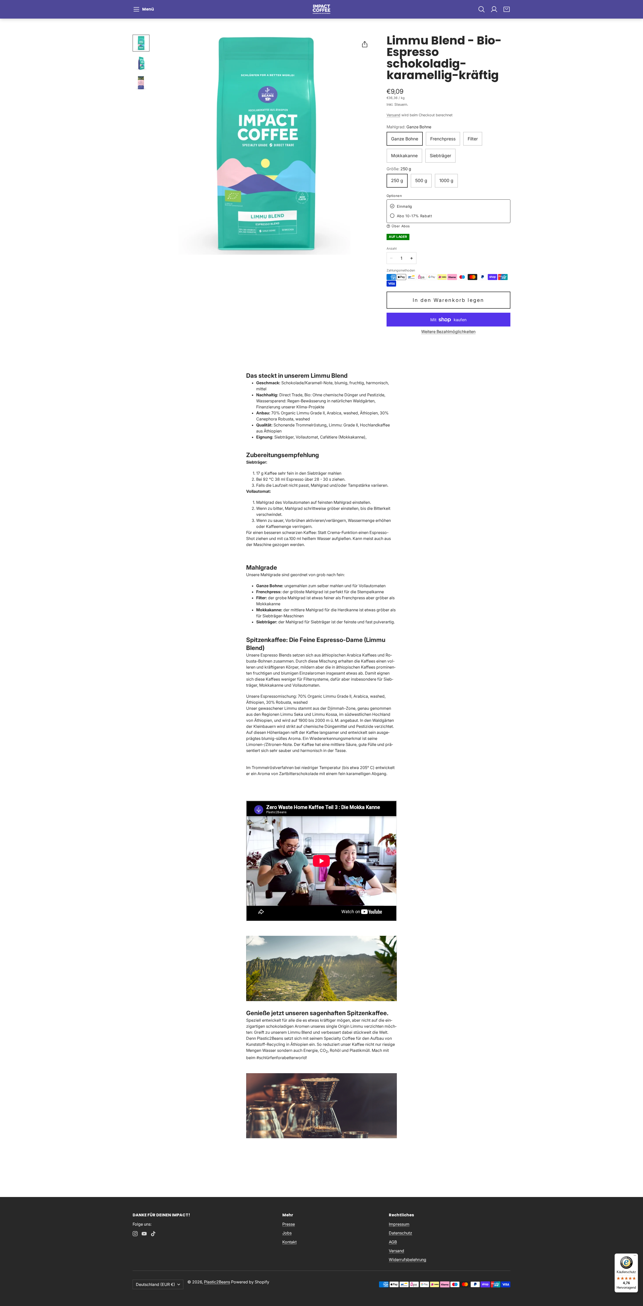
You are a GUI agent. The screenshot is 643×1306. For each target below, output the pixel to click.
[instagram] (135, 1233)
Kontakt (289, 1241)
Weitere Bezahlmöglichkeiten (448, 331)
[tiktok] (153, 1233)
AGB (393, 1241)
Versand (393, 115)
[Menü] (635, 1257)
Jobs (287, 1232)
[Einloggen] (494, 9)
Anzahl (392, 248)
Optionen (394, 196)
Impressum (399, 1224)
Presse (288, 1224)
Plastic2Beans (217, 1281)
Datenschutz (400, 1232)
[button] (144, 9)
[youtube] (144, 1233)
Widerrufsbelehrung (407, 1259)
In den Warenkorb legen (448, 300)
